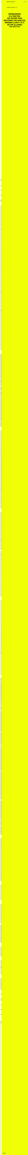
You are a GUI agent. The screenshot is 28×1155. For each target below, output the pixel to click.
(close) (25, 1)
